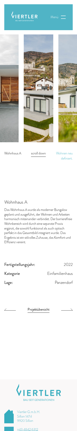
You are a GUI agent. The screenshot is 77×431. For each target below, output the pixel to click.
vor (67, 310)
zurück (10, 310)
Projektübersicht (38, 310)
